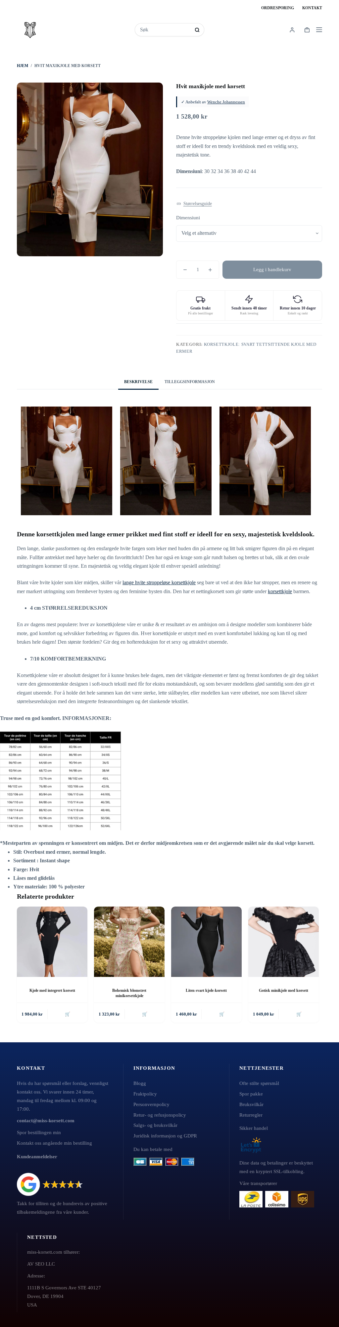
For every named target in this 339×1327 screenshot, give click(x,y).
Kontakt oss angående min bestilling (54, 1143)
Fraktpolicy (145, 1093)
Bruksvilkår (251, 1104)
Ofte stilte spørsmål (259, 1083)
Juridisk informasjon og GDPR (165, 1135)
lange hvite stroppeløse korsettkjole (159, 582)
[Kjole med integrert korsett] (52, 942)
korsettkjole (280, 591)
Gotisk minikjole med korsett (283, 990)
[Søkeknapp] (197, 30)
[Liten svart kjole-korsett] (206, 942)
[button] (194, 203)
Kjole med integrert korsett (52, 990)
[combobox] (165, 30)
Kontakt (312, 8)
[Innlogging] (292, 29)
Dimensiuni (188, 217)
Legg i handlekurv (272, 269)
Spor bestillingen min (39, 1132)
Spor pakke (251, 1093)
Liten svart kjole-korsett (206, 990)
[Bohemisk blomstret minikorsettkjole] (129, 942)
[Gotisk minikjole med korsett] (283, 942)
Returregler (251, 1115)
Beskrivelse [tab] (138, 381)
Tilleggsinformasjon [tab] (190, 381)
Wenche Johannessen (226, 101)
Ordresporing (277, 8)
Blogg (139, 1083)
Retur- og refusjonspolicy (159, 1115)
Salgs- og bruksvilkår (155, 1125)
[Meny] (319, 30)
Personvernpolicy (151, 1104)
